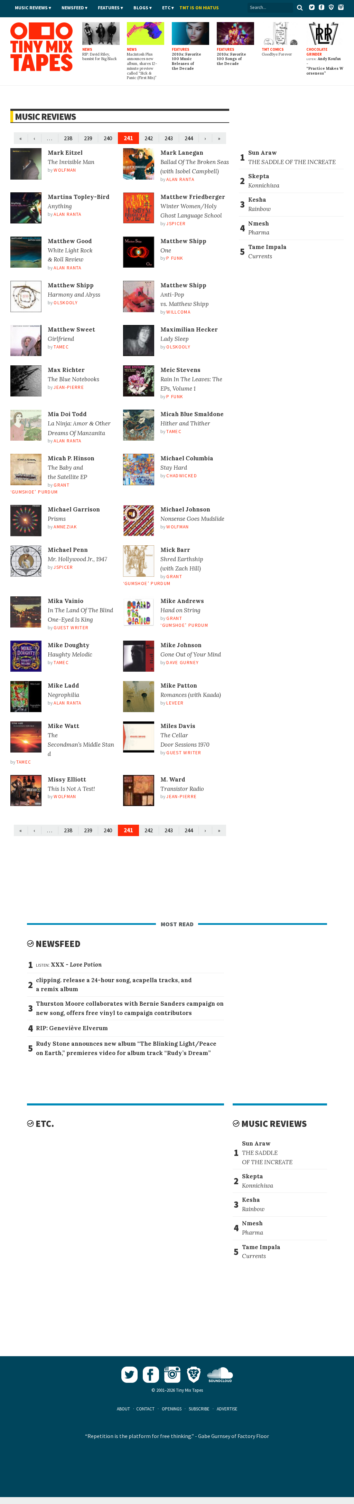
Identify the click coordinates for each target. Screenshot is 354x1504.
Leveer (175, 703)
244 (189, 138)
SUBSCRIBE (199, 1409)
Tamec (61, 347)
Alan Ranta (180, 179)
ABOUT (123, 1409)
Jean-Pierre (69, 387)
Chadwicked (181, 476)
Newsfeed (73, 8)
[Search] (300, 7)
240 (108, 138)
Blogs (140, 8)
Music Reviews (31, 8)
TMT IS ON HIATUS (199, 8)
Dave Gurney (182, 662)
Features (109, 8)
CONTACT (145, 1409)
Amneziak (65, 527)
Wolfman (65, 170)
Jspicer (176, 224)
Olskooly (66, 303)
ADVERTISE (227, 1409)
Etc (166, 8)
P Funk (174, 258)
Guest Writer (71, 628)
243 (169, 138)
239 (88, 138)
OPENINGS (171, 1409)
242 (149, 138)
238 (68, 138)
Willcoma (178, 312)
